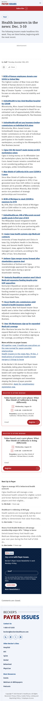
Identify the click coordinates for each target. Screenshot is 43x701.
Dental (5, 660)
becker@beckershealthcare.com (15, 632)
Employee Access (28, 698)
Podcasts (6, 686)
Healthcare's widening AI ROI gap (15, 510)
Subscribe (20, 8)
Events (5, 678)
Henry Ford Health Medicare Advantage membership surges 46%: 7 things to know (19, 529)
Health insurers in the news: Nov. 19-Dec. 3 (20, 354)
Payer (5, 17)
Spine (5, 656)
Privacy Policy (16, 696)
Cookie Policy (25, 696)
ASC (4, 652)
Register (32, 422)
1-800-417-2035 (9, 628)
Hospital (6, 647)
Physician (7, 668)
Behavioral (7, 664)
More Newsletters (12, 589)
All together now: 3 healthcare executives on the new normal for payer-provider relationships (21, 348)
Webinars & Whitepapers (13, 682)
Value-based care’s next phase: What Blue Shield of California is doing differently (21, 400)
